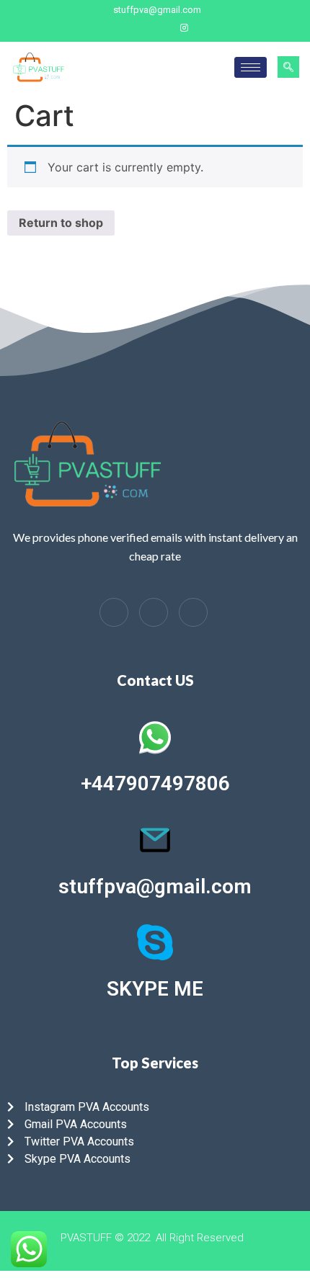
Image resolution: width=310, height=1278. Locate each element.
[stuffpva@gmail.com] (155, 840)
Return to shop (61, 222)
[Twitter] (158, 28)
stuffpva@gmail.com (155, 886)
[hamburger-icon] (250, 67)
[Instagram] (184, 28)
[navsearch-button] (288, 67)
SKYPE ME (155, 989)
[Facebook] (133, 28)
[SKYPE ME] (155, 942)
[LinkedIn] (153, 612)
